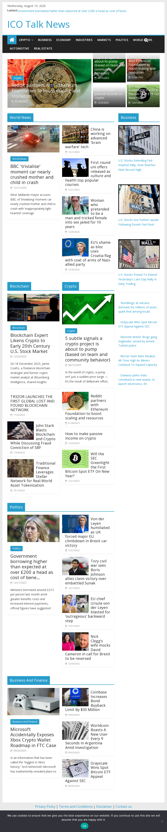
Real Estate (43, 48)
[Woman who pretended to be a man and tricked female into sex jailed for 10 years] (75, 198)
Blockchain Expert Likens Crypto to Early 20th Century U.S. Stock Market (30, 343)
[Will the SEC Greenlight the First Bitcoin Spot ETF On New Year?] (75, 452)
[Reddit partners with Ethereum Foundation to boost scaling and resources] (49, 61)
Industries (84, 40)
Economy (63, 40)
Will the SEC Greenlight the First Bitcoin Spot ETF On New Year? (144, 92)
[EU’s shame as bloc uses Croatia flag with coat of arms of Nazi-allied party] (75, 240)
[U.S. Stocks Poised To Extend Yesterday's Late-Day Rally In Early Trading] (139, 241)
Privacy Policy (45, 806)
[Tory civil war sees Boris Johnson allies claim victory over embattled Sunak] (75, 559)
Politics (122, 40)
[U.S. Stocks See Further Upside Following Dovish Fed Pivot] (139, 186)
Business (45, 40)
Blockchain (18, 327)
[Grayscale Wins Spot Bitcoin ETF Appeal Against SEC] (75, 761)
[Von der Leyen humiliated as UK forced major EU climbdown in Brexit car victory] (75, 517)
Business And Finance (24, 721)
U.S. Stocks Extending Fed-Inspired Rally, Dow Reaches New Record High (137, 165)
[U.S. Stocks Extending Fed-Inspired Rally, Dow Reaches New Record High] (139, 127)
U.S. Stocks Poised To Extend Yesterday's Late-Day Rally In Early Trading (137, 279)
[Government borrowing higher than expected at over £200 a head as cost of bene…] (33, 517)
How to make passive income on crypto (108, 94)
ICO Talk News (38, 24)
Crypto (24, 40)
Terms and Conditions (76, 806)
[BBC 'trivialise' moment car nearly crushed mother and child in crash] (33, 127)
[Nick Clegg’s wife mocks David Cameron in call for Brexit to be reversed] (75, 635)
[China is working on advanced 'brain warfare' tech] (75, 127)
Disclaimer (104, 806)
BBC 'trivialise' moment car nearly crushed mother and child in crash (63, 10)
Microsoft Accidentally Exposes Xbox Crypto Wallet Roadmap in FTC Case (33, 737)
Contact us (123, 806)
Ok (84, 826)
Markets (104, 40)
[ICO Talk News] (11, 40)
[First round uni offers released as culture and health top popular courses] (75, 161)
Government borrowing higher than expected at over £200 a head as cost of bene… (31, 567)
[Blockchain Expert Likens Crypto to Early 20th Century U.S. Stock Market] (33, 296)
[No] (162, 821)
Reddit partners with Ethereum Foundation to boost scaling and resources (46, 90)
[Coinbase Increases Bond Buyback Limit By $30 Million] (75, 690)
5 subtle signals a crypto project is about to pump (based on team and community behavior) (109, 63)
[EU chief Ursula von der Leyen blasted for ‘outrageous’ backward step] (75, 597)
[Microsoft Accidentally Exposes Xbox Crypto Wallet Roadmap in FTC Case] (33, 690)
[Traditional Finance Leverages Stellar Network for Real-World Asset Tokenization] (20, 461)
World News (19, 159)
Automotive (19, 48)
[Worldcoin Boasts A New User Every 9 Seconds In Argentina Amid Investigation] (75, 724)
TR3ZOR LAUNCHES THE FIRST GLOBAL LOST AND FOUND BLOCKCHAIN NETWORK (32, 403)
